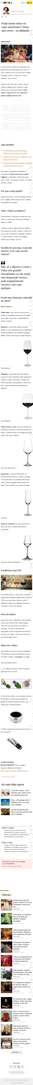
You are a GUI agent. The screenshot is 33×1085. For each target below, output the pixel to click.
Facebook (13, 771)
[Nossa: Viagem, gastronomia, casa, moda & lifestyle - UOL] (7, 2)
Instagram (6, 771)
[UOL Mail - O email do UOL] (22, 3)
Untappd (24, 771)
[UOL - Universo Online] (11, 3)
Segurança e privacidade (16, 1082)
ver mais (15, 1052)
